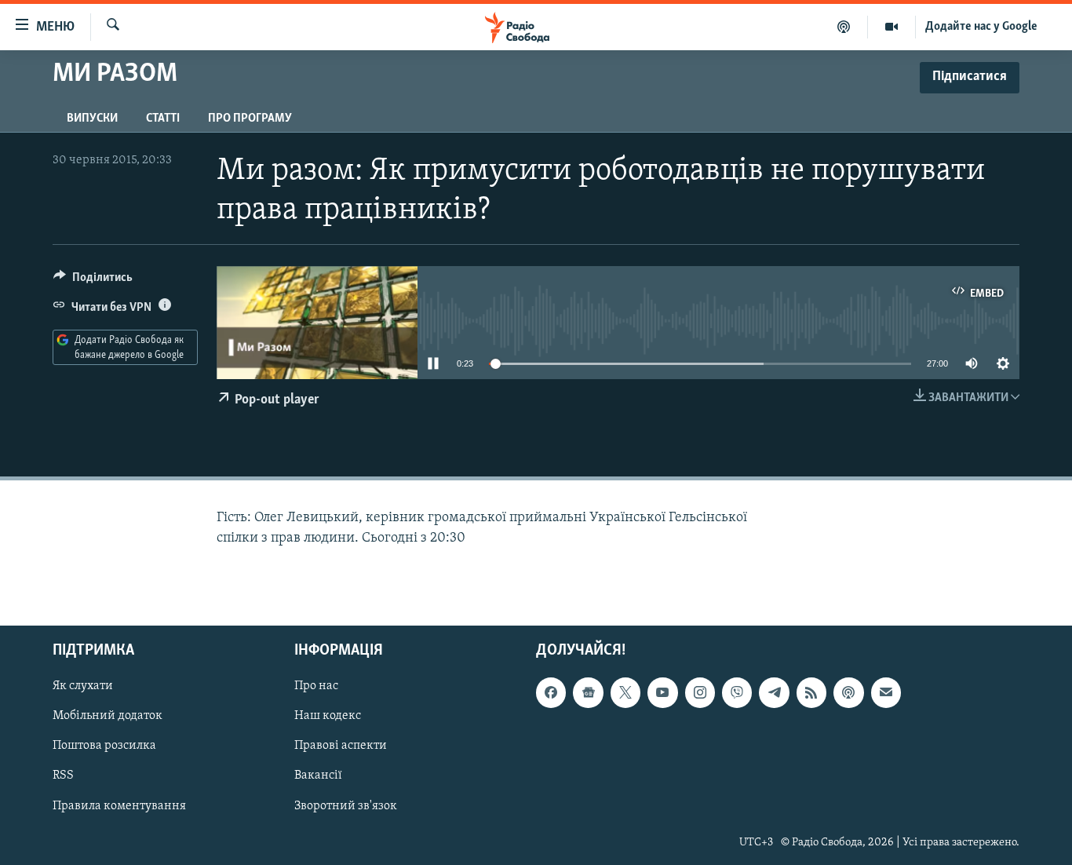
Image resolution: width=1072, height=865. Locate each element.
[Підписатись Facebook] (551, 692)
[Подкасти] (844, 27)
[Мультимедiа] (892, 27)
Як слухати (83, 686)
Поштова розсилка (104, 745)
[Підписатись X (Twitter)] (625, 692)
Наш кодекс (327, 716)
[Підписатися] (886, 692)
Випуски (92, 118)
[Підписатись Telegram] (774, 692)
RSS (63, 775)
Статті (163, 118)
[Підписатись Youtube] (662, 692)
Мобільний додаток (107, 716)
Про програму (250, 118)
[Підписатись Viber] (737, 692)
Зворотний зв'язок (345, 805)
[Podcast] (848, 692)
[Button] (93, 281)
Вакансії (318, 775)
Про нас (316, 686)
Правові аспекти (340, 745)
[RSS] (811, 692)
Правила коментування (119, 805)
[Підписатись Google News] (588, 692)
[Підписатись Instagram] (700, 692)
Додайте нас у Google (981, 26)
